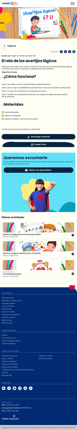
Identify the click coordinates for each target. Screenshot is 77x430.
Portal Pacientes (7, 323)
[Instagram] (73, 51)
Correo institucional (8, 338)
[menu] (73, 4)
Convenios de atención (9, 356)
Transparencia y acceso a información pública (18, 370)
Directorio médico (8, 306)
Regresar (12, 46)
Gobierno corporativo (9, 361)
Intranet (4, 335)
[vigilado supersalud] (38, 417)
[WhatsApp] (65, 51)
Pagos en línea (7, 320)
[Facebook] (61, 51)
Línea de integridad (8, 343)
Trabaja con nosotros (45, 356)
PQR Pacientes (7, 309)
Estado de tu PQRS (8, 312)
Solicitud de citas (8, 298)
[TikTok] (30, 388)
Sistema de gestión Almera (11, 341)
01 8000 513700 (16, 408)
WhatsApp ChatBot (8, 303)
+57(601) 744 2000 (10, 405)
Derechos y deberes (9, 317)
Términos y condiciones (10, 364)
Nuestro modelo (7, 358)
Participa (5, 372)
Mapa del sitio (7, 375)
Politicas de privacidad (9, 367)
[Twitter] (69, 51)
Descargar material (40, 136)
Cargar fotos (40, 144)
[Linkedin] (25, 388)
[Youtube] (14, 388)
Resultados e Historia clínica (11, 301)
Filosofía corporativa (45, 358)
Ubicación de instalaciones (11, 314)
